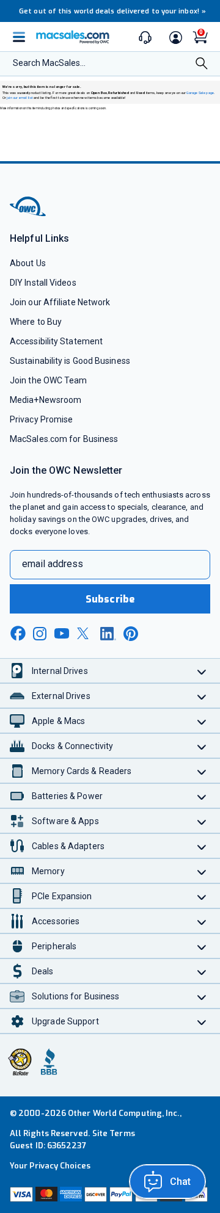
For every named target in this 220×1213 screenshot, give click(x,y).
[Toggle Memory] (202, 871)
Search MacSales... (49, 63)
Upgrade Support (65, 1021)
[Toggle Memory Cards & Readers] (202, 771)
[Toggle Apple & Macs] (202, 721)
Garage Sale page (200, 93)
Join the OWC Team (48, 380)
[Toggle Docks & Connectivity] (202, 746)
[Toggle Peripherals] (202, 946)
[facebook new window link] (18, 634)
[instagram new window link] (39, 633)
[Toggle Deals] (202, 971)
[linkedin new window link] (108, 633)
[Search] (201, 64)
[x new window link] (85, 633)
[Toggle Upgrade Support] (202, 1021)
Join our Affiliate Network (60, 302)
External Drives (61, 696)
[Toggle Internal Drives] (202, 671)
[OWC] (29, 214)
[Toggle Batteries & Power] (202, 796)
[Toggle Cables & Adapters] (202, 846)
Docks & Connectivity (72, 746)
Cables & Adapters (68, 846)
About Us (28, 263)
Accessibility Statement (56, 341)
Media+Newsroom (45, 400)
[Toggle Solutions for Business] (202, 996)
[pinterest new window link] (130, 633)
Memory (48, 871)
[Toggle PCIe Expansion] (202, 896)
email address (52, 564)
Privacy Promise (41, 419)
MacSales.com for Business (64, 439)
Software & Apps (65, 821)
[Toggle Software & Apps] (202, 821)
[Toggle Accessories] (202, 921)
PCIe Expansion (62, 896)
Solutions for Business (75, 996)
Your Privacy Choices (50, 1165)
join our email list (20, 98)
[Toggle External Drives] (202, 696)
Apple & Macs (58, 721)
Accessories (55, 921)
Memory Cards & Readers (81, 771)
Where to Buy (36, 322)
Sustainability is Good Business (70, 361)
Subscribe (110, 599)
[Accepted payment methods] (110, 1194)
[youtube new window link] (62, 633)
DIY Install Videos (43, 283)
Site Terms (113, 1133)
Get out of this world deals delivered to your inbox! (112, 11)
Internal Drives (60, 671)
